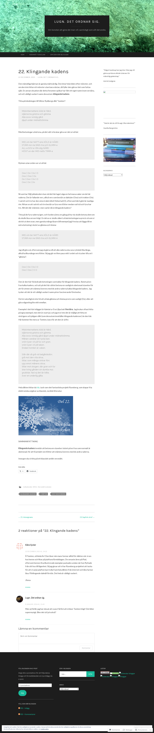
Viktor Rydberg (59, 494)
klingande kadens (28, 494)
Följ (22, 693)
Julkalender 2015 (30, 487)
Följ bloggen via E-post (27, 668)
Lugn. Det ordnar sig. (77, 22)
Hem (22, 55)
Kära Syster (30, 544)
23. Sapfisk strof (87, 517)
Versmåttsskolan (37, 55)
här (38, 387)
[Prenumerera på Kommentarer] (19, 714)
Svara (27, 587)
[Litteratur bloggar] (127, 673)
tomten (43, 494)
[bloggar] (114, 676)
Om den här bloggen (59, 55)
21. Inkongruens (25, 517)
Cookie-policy (44, 729)
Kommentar (86, 648)
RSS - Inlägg (24, 708)
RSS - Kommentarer (27, 714)
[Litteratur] (114, 673)
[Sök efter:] (77, 674)
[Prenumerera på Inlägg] (19, 708)
